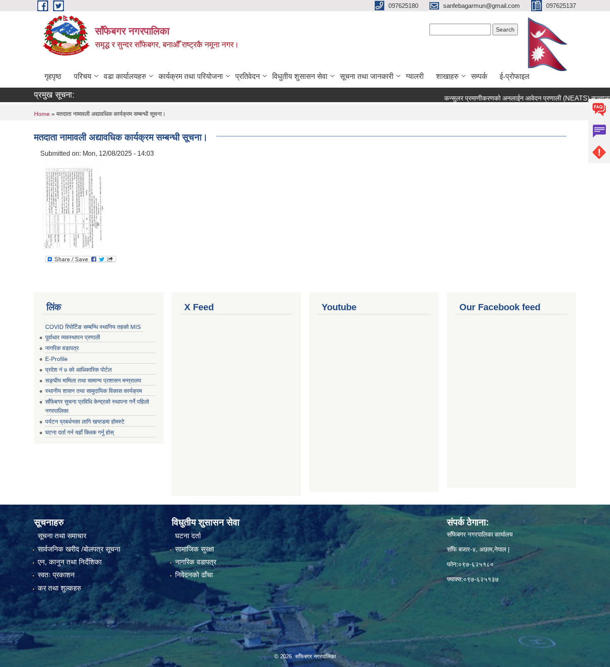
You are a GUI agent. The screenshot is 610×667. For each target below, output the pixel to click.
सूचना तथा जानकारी (366, 76)
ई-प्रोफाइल (514, 76)
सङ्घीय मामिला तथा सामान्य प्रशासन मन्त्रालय (93, 380)
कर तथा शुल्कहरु (59, 588)
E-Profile (56, 359)
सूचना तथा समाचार (62, 536)
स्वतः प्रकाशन (56, 575)
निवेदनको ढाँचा (194, 575)
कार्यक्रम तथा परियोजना (191, 76)
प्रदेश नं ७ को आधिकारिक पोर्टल (78, 369)
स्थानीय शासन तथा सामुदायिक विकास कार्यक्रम (93, 390)
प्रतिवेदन (247, 76)
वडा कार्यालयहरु (125, 76)
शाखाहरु (447, 76)
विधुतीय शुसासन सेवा (299, 76)
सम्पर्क (479, 76)
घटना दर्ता (188, 536)
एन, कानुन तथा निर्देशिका (70, 562)
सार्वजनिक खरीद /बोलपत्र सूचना (79, 549)
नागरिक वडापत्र (62, 348)
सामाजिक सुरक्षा (194, 549)
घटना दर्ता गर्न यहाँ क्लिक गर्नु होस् (79, 432)
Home (42, 113)
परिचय (82, 76)
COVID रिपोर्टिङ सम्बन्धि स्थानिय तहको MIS (93, 327)
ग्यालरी (415, 76)
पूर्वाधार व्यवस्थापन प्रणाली (72, 337)
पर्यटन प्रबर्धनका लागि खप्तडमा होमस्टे (84, 421)
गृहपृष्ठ (52, 76)
